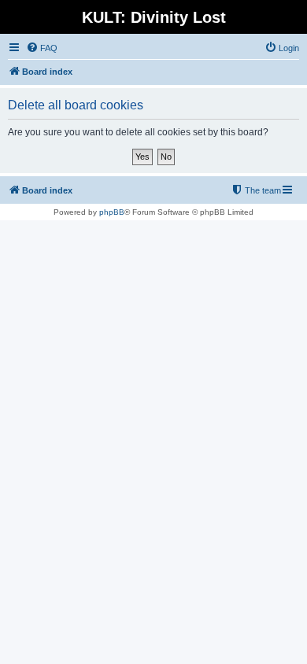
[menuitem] (41, 48)
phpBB (111, 212)
